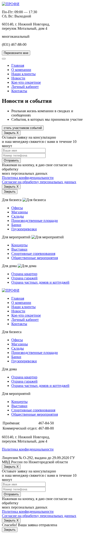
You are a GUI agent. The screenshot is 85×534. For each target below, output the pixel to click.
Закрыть (10, 191)
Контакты (19, 91)
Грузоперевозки (24, 229)
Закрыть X (11, 133)
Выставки (19, 249)
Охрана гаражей (24, 278)
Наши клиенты (23, 74)
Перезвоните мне (16, 53)
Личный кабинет (25, 87)
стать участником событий (23, 128)
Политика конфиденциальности (28, 178)
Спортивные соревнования (33, 254)
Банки (16, 225)
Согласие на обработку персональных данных (39, 182)
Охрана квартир (24, 274)
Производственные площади (34, 221)
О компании (21, 70)
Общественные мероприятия (34, 258)
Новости (18, 78)
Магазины (19, 212)
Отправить (11, 160)
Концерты (19, 245)
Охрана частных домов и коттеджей (40, 282)
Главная (17, 65)
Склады (17, 216)
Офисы (17, 208)
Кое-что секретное (26, 82)
